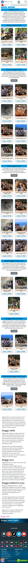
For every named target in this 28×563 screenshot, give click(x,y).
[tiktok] (14, 534)
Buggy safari (5, 516)
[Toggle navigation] (25, 2)
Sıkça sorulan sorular (6, 556)
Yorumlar (18, 553)
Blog (17, 551)
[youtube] (24, 534)
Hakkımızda (4, 551)
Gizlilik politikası (5, 558)
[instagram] (9, 534)
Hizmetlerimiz (5, 553)
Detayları (14, 80)
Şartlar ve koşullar (6, 554)
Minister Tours (8, 1)
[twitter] (19, 534)
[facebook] (4, 534)
